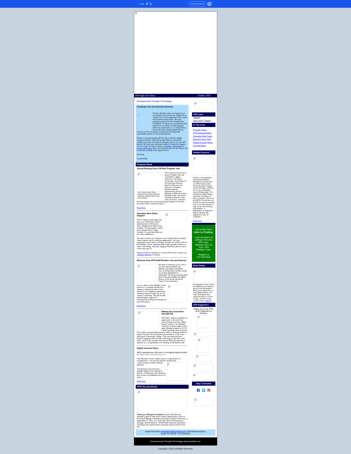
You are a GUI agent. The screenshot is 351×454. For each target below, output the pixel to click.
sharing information (144, 148)
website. (208, 301)
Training (196, 118)
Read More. (141, 208)
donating (168, 146)
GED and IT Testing (202, 121)
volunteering (177, 146)
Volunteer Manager (144, 255)
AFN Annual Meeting (202, 133)
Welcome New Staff (202, 139)
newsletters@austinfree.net (173, 431)
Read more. (197, 221)
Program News (200, 130)
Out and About (199, 146)
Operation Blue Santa (202, 136)
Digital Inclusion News (203, 142)
